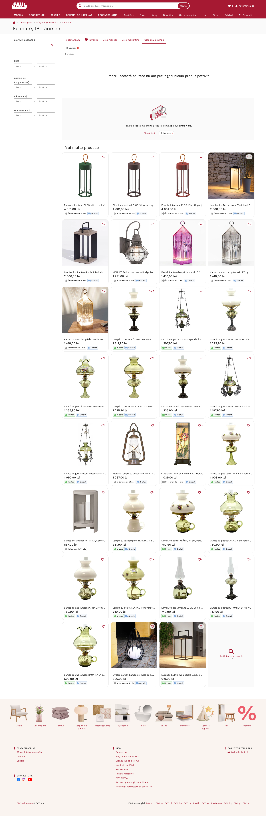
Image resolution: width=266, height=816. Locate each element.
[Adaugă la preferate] (104, 156)
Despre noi (121, 752)
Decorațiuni (26, 22)
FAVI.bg (228, 803)
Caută (183, 6)
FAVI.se (206, 803)
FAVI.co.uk (217, 803)
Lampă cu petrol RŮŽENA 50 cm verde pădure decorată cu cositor (148, 339)
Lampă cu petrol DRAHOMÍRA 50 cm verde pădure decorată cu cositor (199, 406)
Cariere (20, 761)
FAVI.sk (159, 803)
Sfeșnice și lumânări (47, 22)
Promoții (247, 725)
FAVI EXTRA (122, 778)
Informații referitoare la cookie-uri (134, 786)
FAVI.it (197, 803)
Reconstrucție (102, 725)
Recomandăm (72, 39)
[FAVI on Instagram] (23, 779)
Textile (60, 725)
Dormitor (184, 725)
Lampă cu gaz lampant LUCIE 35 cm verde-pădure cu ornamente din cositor (202, 607)
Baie (143, 725)
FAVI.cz (150, 803)
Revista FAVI (122, 769)
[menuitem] (18, 15)
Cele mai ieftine (130, 39)
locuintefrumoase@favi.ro (33, 752)
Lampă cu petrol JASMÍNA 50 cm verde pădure (89, 406)
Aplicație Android (240, 752)
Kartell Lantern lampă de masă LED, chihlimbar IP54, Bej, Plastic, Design (103, 339)
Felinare (66, 22)
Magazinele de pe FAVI (127, 756)
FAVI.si (246, 803)
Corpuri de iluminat (81, 727)
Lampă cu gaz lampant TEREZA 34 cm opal (136, 540)
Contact (21, 756)
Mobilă (19, 725)
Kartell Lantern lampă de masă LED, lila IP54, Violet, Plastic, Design (198, 272)
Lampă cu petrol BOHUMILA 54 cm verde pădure (236, 607)
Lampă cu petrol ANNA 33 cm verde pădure (233, 540)
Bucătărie (123, 725)
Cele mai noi (110, 39)
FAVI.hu (178, 803)
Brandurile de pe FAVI (127, 761)
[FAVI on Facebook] (18, 779)
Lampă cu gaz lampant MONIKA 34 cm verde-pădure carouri (96, 674)
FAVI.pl (169, 803)
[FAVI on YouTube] (30, 779)
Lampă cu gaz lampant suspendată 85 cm (183, 339)
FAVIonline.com (25, 803)
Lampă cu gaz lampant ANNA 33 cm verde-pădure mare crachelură (100, 607)
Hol (226, 725)
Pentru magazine (125, 773)
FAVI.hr (188, 803)
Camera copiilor (206, 727)
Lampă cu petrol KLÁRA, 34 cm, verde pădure (186, 540)
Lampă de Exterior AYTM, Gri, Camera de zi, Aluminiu (92, 540)
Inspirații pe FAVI (125, 765)
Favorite (93, 39)
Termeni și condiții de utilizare (132, 782)
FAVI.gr (237, 803)
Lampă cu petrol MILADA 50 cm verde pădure (137, 406)
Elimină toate (149, 133)
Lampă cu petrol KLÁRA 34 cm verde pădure (137, 607)
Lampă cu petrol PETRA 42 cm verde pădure (234, 473)
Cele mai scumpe (154, 39)
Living (164, 725)
